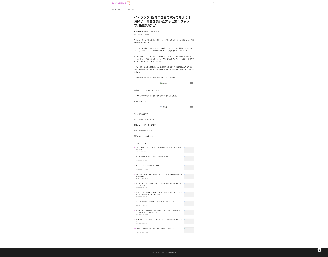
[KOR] (214, 3)
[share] (192, 33)
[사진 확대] (191, 82)
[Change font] (187, 33)
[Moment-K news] (123, 3)
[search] (210, 3)
